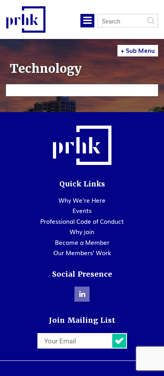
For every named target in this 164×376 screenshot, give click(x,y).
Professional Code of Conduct (82, 221)
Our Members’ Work (82, 252)
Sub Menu (138, 50)
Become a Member (82, 242)
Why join (82, 231)
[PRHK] (82, 145)
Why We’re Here (82, 200)
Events (82, 210)
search (151, 20)
